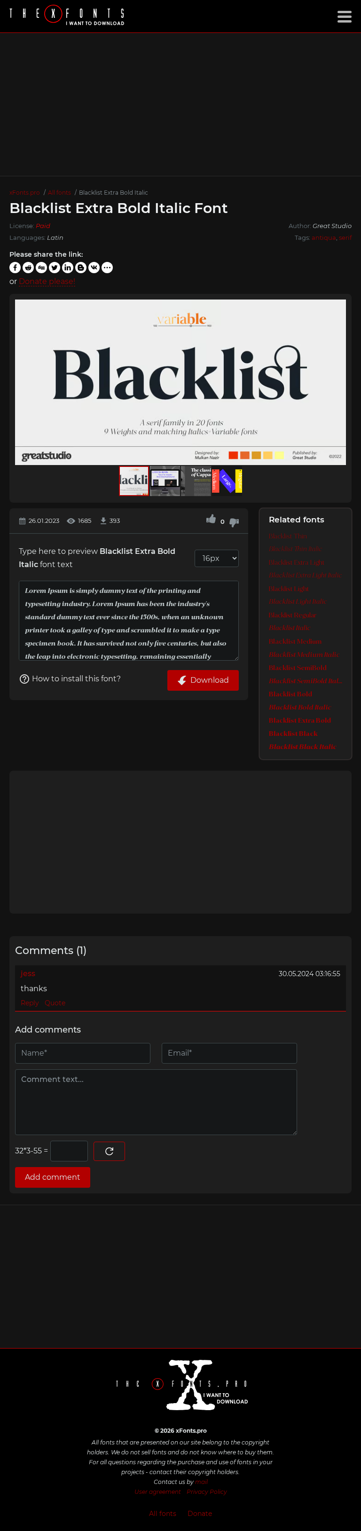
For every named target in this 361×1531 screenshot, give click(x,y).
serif (345, 237)
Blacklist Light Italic (298, 602)
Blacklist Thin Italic (295, 549)
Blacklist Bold (290, 694)
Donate (200, 1513)
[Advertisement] (180, 104)
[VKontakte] (94, 267)
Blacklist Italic (289, 628)
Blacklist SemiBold (298, 668)
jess (28, 973)
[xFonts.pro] (68, 16)
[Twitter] (54, 267)
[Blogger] (80, 267)
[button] (337, 382)
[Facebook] (15, 267)
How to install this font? (76, 678)
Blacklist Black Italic (302, 747)
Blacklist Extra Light (296, 563)
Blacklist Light (289, 589)
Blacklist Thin (288, 536)
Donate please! (47, 281)
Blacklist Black (293, 734)
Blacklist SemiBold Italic (305, 681)
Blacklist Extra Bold (300, 721)
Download (209, 680)
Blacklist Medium (295, 642)
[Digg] (41, 267)
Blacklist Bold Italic (300, 707)
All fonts (162, 1513)
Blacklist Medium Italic (304, 655)
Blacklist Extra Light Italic (305, 575)
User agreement (157, 1491)
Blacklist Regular (292, 615)
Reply (30, 1003)
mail (201, 1481)
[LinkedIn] (67, 267)
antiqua (324, 237)
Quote (55, 1003)
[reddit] (28, 267)
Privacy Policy (207, 1491)
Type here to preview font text (97, 558)
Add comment (52, 1177)
